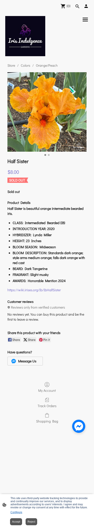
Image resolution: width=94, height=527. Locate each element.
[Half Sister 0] (47, 112)
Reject (31, 521)
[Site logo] (25, 36)
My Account (47, 390)
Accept (16, 521)
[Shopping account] (86, 6)
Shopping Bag (47, 421)
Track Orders (47, 405)
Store (11, 65)
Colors (25, 65)
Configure (16, 512)
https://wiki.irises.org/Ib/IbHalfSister (34, 290)
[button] (25, 361)
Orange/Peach (47, 65)
